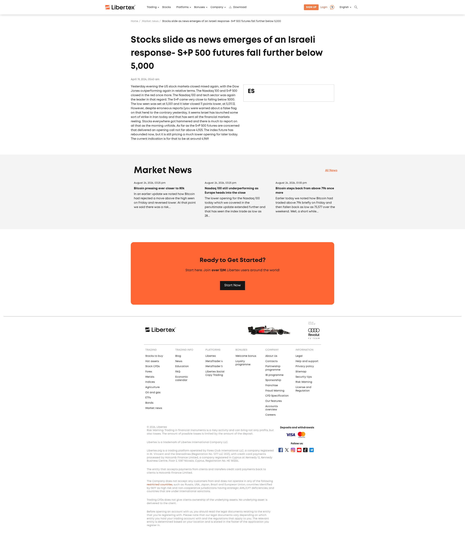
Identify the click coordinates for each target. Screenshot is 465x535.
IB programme (274, 375)
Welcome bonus (245, 356)
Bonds (149, 403)
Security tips (304, 377)
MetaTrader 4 (214, 361)
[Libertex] (120, 7)
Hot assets (152, 361)
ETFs (148, 398)
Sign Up (311, 7)
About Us (271, 356)
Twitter (287, 450)
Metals (149, 377)
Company (217, 7)
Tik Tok (305, 450)
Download (239, 7)
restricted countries (159, 485)
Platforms (182, 7)
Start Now (232, 285)
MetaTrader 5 (214, 366)
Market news (150, 21)
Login (323, 7)
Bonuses (199, 7)
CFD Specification (277, 396)
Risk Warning (304, 382)
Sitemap (301, 372)
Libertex (210, 356)
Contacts (271, 361)
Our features (273, 401)
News (178, 361)
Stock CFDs (152, 366)
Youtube (299, 450)
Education (182, 366)
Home (134, 21)
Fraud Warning (274, 391)
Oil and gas (152, 392)
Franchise (271, 385)
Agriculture (152, 387)
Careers (270, 415)
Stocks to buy (154, 356)
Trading (152, 7)
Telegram (311, 450)
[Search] (356, 7)
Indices (150, 382)
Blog (178, 356)
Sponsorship (273, 380)
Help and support (307, 361)
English (344, 7)
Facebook (280, 450)
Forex (148, 372)
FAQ (177, 372)
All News (331, 170)
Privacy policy (305, 366)
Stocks (166, 7)
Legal (299, 356)
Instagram (293, 450)
